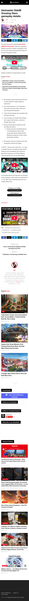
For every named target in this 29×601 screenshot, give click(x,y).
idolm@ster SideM (16, 230)
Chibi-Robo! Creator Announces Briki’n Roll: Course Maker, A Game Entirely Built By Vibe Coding (14, 82)
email (17, 282)
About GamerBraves (6, 593)
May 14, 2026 (4, 572)
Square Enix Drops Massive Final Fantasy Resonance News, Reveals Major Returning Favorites (14, 88)
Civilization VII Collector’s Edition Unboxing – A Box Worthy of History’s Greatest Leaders (14, 527)
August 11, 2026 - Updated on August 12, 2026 (12, 488)
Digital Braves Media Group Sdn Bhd (16, 597)
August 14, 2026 (5, 465)
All (3, 311)
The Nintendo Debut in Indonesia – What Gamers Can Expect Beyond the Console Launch (13, 461)
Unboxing (5, 479)
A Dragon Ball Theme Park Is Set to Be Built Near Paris (14, 374)
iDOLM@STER (5, 230)
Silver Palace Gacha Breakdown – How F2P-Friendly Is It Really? (14, 506)
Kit (7, 19)
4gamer (5, 203)
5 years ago (13, 19)
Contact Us (15, 593)
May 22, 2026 (4, 551)
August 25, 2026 (5, 321)
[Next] (16, 94)
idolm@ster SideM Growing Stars (10, 232)
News (3, 341)
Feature (4, 456)
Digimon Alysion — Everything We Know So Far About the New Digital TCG (14, 570)
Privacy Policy (4, 594)
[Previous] (13, 94)
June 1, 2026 (4, 530)
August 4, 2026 (5, 509)
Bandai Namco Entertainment (12, 227)
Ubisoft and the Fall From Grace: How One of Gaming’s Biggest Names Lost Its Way (14, 548)
